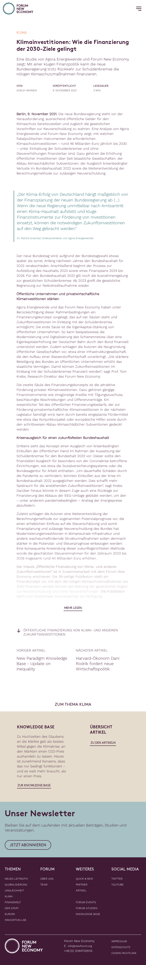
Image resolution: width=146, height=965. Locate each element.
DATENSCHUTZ (120, 947)
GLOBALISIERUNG (16, 884)
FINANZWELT (13, 902)
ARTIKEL (81, 890)
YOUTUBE (117, 884)
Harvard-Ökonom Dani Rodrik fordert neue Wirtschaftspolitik (97, 663)
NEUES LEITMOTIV (16, 878)
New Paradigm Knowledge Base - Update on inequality (42, 663)
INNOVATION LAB (15, 919)
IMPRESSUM (119, 941)
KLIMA (9, 896)
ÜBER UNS (47, 878)
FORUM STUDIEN (86, 908)
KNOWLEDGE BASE (88, 914)
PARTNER (81, 884)
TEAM (44, 884)
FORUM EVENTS (86, 902)
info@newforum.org (80, 945)
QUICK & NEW (84, 878)
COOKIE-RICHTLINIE (123, 953)
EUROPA (10, 914)
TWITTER (117, 878)
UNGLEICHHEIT (14, 890)
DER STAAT (12, 908)
